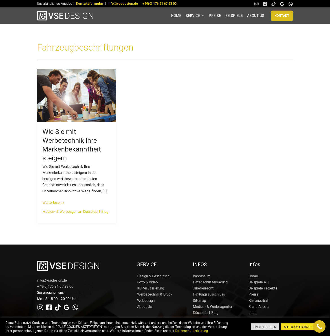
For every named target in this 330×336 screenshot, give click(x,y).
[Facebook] (265, 4)
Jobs (252, 313)
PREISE (215, 15)
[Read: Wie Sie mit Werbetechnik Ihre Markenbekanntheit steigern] (76, 95)
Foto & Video (147, 282)
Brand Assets (259, 307)
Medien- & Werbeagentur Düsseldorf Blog (75, 211)
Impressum (201, 276)
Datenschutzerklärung (210, 282)
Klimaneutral (258, 300)
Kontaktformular (89, 4)
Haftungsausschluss (209, 294)
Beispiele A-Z (259, 282)
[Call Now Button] (319, 326)
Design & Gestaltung (153, 276)
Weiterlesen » (53, 202)
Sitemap (199, 300)
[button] (282, 16)
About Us (144, 307)
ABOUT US (255, 15)
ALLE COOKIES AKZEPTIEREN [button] (303, 327)
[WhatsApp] (290, 4)
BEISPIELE (234, 15)
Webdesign (146, 300)
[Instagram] (256, 4)
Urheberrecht (203, 288)
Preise (254, 294)
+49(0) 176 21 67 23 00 (159, 4)
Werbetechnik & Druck (154, 294)
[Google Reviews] (282, 4)
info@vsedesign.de (123, 4)
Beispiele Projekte (263, 288)
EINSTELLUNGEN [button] (264, 327)
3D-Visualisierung (150, 288)
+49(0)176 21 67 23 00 (55, 286)
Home (253, 276)
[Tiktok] (273, 4)
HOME (176, 15)
